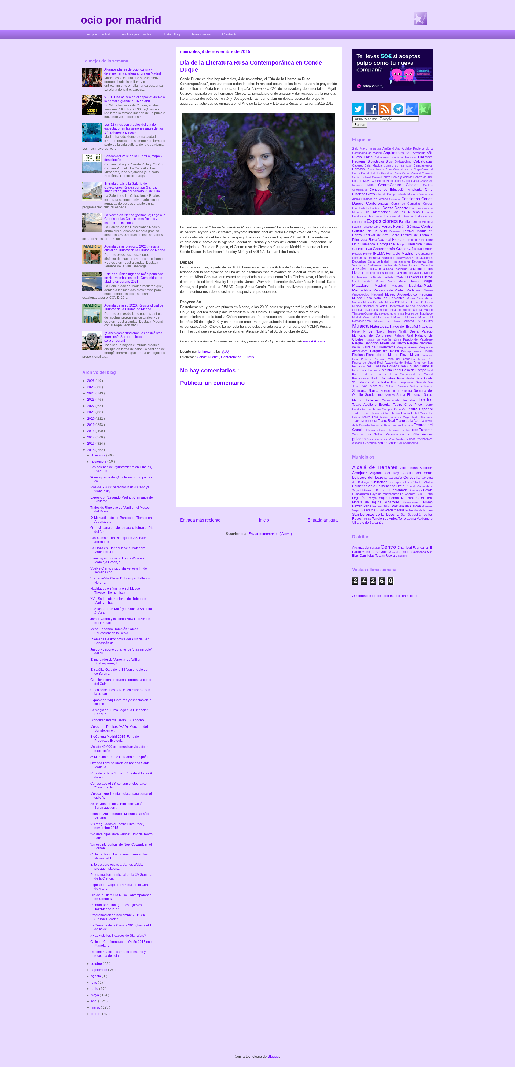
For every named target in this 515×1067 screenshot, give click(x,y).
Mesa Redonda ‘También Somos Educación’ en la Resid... (114, 631)
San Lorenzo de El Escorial (376, 514)
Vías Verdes (397, 439)
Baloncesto (383, 157)
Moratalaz (395, 552)
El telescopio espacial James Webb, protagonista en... (116, 866)
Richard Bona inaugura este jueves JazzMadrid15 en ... (116, 907)
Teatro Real (387, 421)
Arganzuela (361, 547)
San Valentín (388, 386)
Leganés (359, 498)
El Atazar (366, 490)
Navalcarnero (413, 502)
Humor (368, 253)
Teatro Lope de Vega (395, 417)
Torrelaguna (407, 518)
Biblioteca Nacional (404, 157)
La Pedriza (376, 277)
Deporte (402, 208)
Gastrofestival (362, 249)
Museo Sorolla (413, 309)
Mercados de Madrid (389, 290)
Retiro (376, 378)
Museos (411, 321)
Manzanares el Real (417, 498)
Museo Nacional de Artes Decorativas (379, 306)
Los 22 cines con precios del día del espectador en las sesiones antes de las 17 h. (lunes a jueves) (133, 128)
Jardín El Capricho (420, 265)
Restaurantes (361, 378)
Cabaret (358, 165)
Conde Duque (208, 357)
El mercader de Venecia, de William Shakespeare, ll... (116, 661)
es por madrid (98, 34)
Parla (367, 506)
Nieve (357, 331)
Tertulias (405, 430)
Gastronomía (384, 248)
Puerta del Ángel (364, 362)
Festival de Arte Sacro (382, 235)
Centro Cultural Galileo (366, 177)
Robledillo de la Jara (419, 510)
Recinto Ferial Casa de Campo (404, 370)
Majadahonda (389, 498)
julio (94, 982)
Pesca (419, 351)
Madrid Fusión (411, 281)
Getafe (428, 490)
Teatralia (410, 400)
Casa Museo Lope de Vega (403, 169)
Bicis (390, 161)
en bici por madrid (137, 34)
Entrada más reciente (200, 520)
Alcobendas (410, 468)
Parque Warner (408, 347)
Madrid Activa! (364, 281)
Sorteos (391, 394)
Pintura (428, 351)
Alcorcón (426, 468)
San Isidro (370, 386)
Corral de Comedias (407, 203)
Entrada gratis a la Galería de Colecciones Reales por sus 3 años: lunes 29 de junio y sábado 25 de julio (132, 187)
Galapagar (416, 490)
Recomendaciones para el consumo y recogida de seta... (118, 954)
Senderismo (375, 395)
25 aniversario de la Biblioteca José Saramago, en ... (116, 806)
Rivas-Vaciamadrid (390, 510)
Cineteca (359, 194)
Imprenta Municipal (382, 257)
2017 (91, 437)
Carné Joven (376, 169)
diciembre (98, 455)
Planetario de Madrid (383, 355)
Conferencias (231, 357)
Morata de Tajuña (368, 502)
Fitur (356, 244)
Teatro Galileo (382, 413)
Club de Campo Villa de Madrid (396, 194)
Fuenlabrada (399, 490)
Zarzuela (371, 443)
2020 (91, 418)
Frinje (401, 244)
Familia (405, 222)
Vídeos (411, 439)
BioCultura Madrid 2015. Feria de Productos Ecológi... (114, 738)
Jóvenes (366, 269)
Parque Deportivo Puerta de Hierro (379, 343)
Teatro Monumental (365, 420)
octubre (97, 964)
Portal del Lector (399, 358)
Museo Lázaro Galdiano (417, 302)
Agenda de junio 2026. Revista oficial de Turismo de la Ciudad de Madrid (133, 307)
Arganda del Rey (386, 473)
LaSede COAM (394, 277)
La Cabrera (408, 494)
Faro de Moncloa (422, 221)
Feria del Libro (371, 226)
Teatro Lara (371, 417)
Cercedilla (412, 477)
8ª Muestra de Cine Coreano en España (119, 757)
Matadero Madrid (372, 285)
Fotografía (387, 244)
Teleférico (369, 430)
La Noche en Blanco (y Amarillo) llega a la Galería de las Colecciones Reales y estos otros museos (134, 219)
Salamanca (419, 551)
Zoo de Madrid (388, 443)
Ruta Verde (406, 378)
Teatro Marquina (422, 417)
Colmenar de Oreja (391, 486)
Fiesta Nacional (380, 240)
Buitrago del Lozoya (370, 477)
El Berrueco (381, 490)
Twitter (380, 434)
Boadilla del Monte (417, 473)
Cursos (428, 203)
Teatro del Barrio (381, 425)
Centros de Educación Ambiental (397, 189)
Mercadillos (362, 290)
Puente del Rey (422, 358)
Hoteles (357, 253)
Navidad (426, 326)
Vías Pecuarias (378, 439)
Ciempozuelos (400, 482)
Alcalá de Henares (376, 467)
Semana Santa (366, 390)
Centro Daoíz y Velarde (397, 177)
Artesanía (420, 152)
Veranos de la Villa (404, 434)
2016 (91, 443)
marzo (96, 1007)
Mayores (400, 285)
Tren (415, 430)
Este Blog (172, 34)
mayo (95, 995)
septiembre (99, 970)
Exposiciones (383, 221)
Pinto (388, 506)
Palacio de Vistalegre (418, 339)
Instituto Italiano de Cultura (390, 265)
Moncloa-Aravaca (375, 552)
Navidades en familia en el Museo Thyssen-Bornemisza (115, 590)
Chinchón (381, 482)
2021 (91, 412)
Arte (409, 153)
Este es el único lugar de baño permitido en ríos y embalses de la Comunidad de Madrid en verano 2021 (133, 278)
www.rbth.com (314, 341)
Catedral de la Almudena (378, 173)
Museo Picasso (391, 309)
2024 (91, 393)
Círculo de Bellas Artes (367, 208)
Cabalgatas (423, 161)
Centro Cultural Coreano (417, 173)
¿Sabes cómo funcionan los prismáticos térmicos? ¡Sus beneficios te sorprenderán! (133, 337)
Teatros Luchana (403, 425)
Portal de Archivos (374, 358)
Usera (391, 556)
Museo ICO (393, 302)
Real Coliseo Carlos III (416, 366)
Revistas (389, 378)
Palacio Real (405, 335)
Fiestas (399, 239)
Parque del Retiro (385, 351)
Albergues (375, 148)
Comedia (395, 199)
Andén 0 (388, 148)
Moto (420, 290)
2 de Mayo (360, 148)
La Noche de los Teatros (378, 272)
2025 (91, 387)
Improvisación (406, 257)
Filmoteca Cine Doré (419, 239)
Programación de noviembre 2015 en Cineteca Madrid (117, 917)
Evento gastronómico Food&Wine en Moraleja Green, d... (117, 560)
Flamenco (368, 244)
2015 (91, 450)
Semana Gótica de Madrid (415, 386)
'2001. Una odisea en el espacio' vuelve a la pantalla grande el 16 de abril (134, 99)
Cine (429, 189)
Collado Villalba (422, 482)
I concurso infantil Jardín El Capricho (117, 720)
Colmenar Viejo (364, 486)
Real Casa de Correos (383, 366)
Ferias (387, 226)
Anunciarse (201, 34)
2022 (91, 406)
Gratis (249, 357)
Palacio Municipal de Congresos (392, 333)
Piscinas (359, 355)
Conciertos (411, 199)
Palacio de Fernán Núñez (384, 339)
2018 (91, 431)
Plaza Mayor (410, 355)
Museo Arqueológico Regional (409, 294)
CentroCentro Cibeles (400, 185)
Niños (369, 331)
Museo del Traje (389, 321)
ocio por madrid (121, 20)
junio (95, 989)
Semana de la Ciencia (397, 390)
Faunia (357, 226)
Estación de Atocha (400, 216)
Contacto (229, 34)
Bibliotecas (377, 161)
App (398, 148)
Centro (389, 547)
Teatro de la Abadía (410, 421)
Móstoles (393, 502)
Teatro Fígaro (362, 413)
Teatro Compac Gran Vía (390, 409)
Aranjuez (361, 473)
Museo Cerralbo (374, 302)
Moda (411, 290)
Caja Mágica (374, 165)
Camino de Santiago (399, 165)
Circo (371, 194)
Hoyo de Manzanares (385, 494)
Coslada (411, 486)
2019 (91, 425)
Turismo (426, 429)
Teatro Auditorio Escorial (372, 405)
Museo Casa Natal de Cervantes (379, 298)
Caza (398, 173)
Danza (388, 208)
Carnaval (359, 169)
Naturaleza (380, 326)
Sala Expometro (405, 382)
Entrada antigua (322, 520)
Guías (412, 249)
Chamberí (405, 547)
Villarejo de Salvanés (367, 523)
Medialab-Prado (421, 285)
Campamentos (423, 165)
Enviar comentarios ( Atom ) (270, 534)
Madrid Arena (387, 281)
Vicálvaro (401, 555)
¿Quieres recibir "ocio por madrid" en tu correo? (386, 596)
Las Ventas (413, 277)
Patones (378, 506)
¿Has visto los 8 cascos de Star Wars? (118, 935)
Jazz (356, 269)
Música (361, 326)
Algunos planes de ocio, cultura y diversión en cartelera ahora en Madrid (132, 71)
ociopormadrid (408, 443)
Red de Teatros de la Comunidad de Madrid (397, 374)
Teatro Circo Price (408, 405)
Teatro (425, 400)
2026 (91, 381)
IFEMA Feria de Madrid (394, 253)
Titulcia (367, 518)
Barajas (375, 547)
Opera (416, 331)
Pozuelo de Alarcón (407, 506)
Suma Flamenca (410, 395)
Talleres (374, 400)
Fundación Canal (419, 244)
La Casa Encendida (395, 269)
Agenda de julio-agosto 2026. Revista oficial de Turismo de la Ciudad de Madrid (134, 248)
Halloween (425, 249)
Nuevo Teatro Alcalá (393, 331)
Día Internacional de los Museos (393, 212)
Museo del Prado (405, 317)
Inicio (264, 520)
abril (94, 1001)
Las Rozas (425, 494)
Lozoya (372, 498)
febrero (96, 1014)
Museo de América (393, 313)
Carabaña (396, 477)
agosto (96, 976)
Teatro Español (420, 409)
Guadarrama (361, 494)
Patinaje (407, 351)
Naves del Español (404, 326)
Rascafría (369, 510)
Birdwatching (404, 161)
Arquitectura (394, 152)
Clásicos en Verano (375, 199)
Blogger (273, 1056)
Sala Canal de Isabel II (375, 382)
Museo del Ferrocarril (378, 317)
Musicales (425, 321)
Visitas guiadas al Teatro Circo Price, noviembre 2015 (117, 826)
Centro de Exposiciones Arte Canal (396, 180)
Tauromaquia (392, 400)
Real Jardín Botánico (366, 370)
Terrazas (394, 430)
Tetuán (380, 556)
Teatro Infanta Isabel (406, 413)
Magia (428, 281)
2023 (91, 399)
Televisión (382, 430)
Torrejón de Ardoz (385, 518)
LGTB (377, 269)
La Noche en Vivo (408, 272)
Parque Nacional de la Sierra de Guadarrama (392, 345)
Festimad (396, 231)
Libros (427, 277)
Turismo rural (363, 434)
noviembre (99, 461)
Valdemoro (425, 518)
